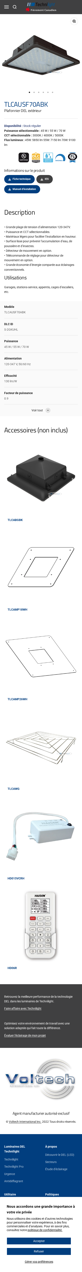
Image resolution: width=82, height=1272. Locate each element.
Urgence (9, 1174)
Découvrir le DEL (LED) (59, 1154)
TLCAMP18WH (17, 609)
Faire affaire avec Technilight (22, 1008)
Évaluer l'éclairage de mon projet (25, 1035)
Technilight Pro (14, 1166)
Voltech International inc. (25, 1121)
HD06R (12, 968)
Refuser (39, 1251)
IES (47, 179)
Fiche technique (21, 179)
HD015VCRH (16, 878)
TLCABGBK (15, 520)
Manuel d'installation (24, 189)
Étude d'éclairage (56, 1169)
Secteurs (51, 1162)
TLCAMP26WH (17, 699)
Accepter (39, 1241)
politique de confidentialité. (45, 1230)
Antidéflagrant (13, 1181)
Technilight (11, 1159)
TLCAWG (14, 788)
